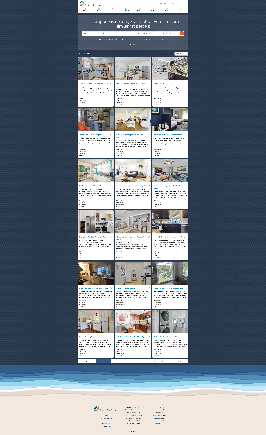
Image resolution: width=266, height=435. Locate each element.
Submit (133, 239)
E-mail (119, 231)
